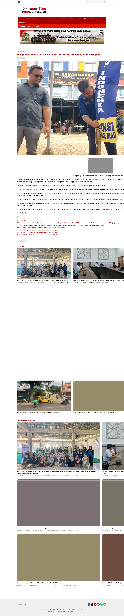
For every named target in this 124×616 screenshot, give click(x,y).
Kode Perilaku (23, 22)
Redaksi (74, 609)
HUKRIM (47, 19)
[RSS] (104, 604)
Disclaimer (81, 609)
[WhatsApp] (101, 604)
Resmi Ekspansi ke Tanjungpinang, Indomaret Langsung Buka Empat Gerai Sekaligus (41, 528)
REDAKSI (91, 19)
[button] (104, 2)
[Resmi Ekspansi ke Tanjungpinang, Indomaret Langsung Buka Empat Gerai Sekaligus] (58, 502)
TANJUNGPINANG (21, 51)
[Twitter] (92, 604)
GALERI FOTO (62, 19)
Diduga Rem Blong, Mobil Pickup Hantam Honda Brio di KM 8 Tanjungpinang (38, 413)
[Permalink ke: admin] (18, 58)
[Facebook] (89, 604)
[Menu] (19, 2)
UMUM (40, 19)
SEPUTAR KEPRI (30, 19)
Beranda (21, 19)
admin (21, 57)
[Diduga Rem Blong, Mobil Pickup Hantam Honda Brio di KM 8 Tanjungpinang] (44, 396)
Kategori (29, 26)
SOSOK (54, 19)
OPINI (79, 19)
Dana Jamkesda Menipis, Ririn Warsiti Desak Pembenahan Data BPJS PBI (37, 583)
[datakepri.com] (36, 10)
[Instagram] (98, 604)
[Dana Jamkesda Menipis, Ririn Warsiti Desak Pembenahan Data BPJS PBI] (58, 557)
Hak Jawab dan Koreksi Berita (61, 609)
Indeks (85, 19)
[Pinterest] (95, 604)
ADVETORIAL (71, 19)
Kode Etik (48, 609)
